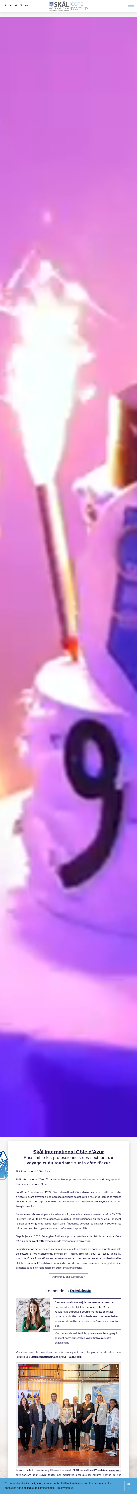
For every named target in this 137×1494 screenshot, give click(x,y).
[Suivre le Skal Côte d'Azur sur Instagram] (21, 5)
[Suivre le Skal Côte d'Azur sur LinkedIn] (11, 5)
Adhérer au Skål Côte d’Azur (68, 1276)
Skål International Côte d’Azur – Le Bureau (56, 1356)
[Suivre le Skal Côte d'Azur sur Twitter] (16, 5)
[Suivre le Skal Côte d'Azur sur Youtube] (26, 5)
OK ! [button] (128, 1486)
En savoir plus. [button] (65, 1487)
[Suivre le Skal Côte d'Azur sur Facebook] (5, 5)
